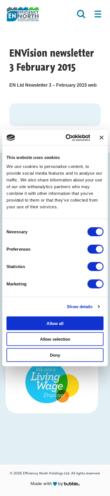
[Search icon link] (81, 14)
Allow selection (55, 339)
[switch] (95, 248)
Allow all (55, 323)
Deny (55, 354)
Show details (80, 306)
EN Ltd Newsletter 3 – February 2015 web (53, 85)
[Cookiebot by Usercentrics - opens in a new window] (67, 137)
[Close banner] (102, 138)
